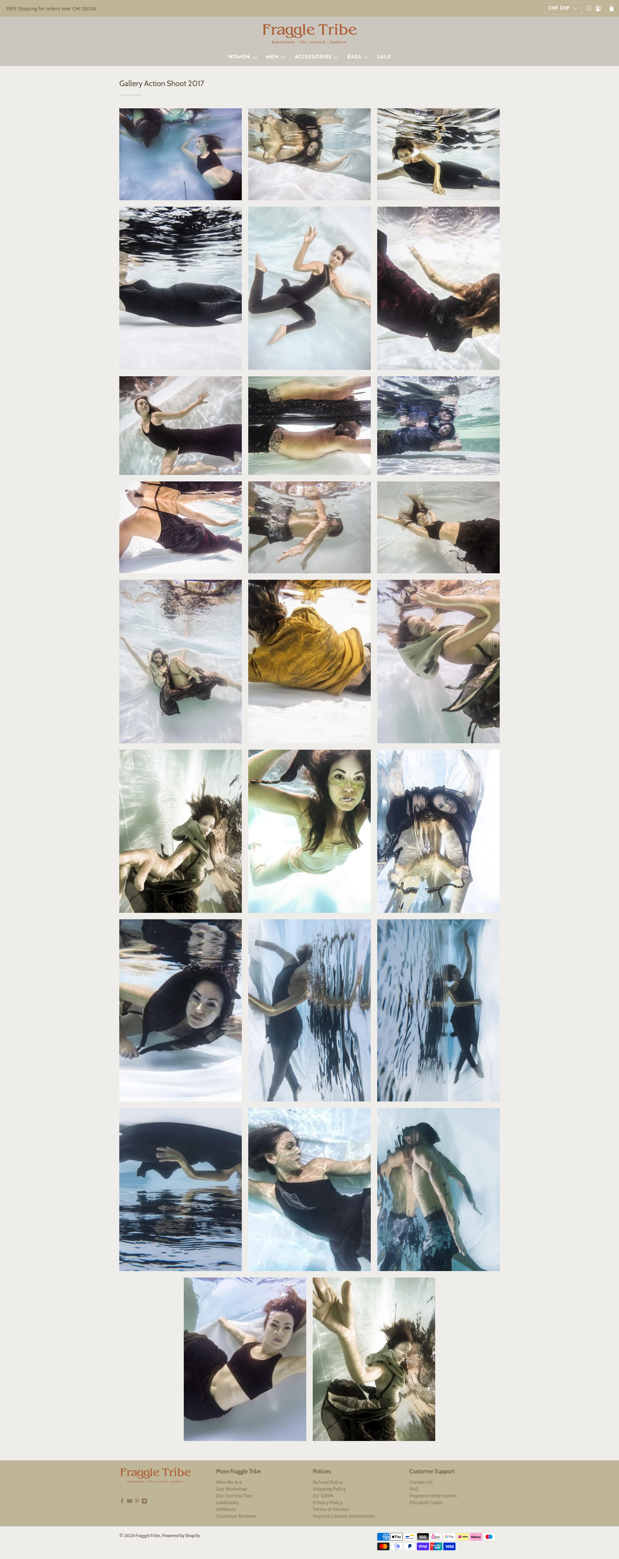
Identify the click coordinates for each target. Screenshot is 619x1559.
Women (239, 57)
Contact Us (421, 1482)
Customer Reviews (236, 1516)
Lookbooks (227, 1502)
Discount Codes (426, 1502)
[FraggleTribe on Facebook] (122, 1502)
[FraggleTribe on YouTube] (130, 1502)
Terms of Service (331, 1509)
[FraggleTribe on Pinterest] (137, 1502)
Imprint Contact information (344, 1516)
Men (272, 57)
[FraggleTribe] (309, 35)
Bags (354, 57)
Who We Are (229, 1482)
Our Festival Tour (234, 1496)
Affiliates (226, 1509)
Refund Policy (328, 1482)
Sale (384, 57)
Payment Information (433, 1496)
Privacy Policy (328, 1502)
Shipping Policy (329, 1489)
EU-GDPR (323, 1496)
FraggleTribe (147, 1535)
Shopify (192, 1535)
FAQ (413, 1489)
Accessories (313, 57)
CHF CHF (559, 8)
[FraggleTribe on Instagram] (144, 1502)
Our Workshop (231, 1489)
